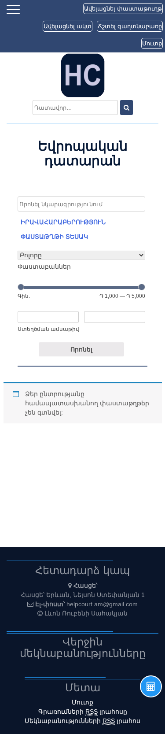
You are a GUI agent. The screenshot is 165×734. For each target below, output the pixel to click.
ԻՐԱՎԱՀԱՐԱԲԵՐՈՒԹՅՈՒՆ (63, 222)
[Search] (126, 107)
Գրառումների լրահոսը (82, 711)
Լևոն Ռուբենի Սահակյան (86, 613)
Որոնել (81, 349)
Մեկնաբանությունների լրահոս (82, 720)
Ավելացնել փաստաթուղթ (123, 8)
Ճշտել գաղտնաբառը (130, 26)
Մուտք (152, 43)
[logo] (83, 74)
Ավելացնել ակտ (68, 26)
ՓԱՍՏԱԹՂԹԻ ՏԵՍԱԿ (54, 236)
